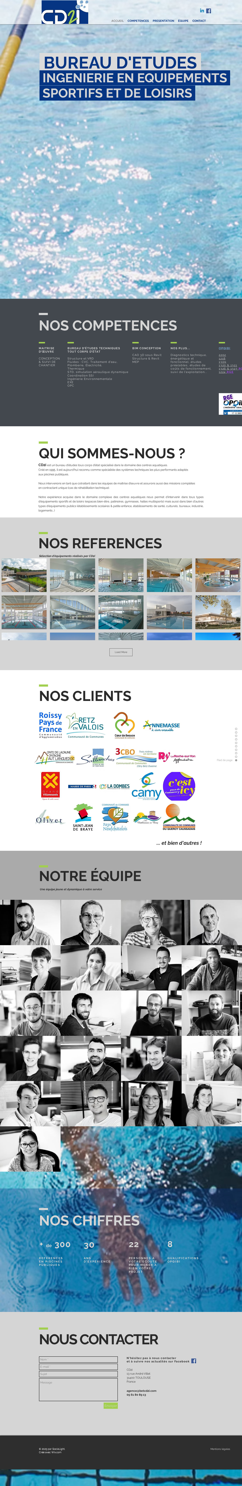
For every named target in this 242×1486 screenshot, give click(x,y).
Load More (121, 652)
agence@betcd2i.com (141, 1390)
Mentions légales (220, 1449)
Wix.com (56, 1452)
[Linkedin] (202, 11)
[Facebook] (208, 11)
